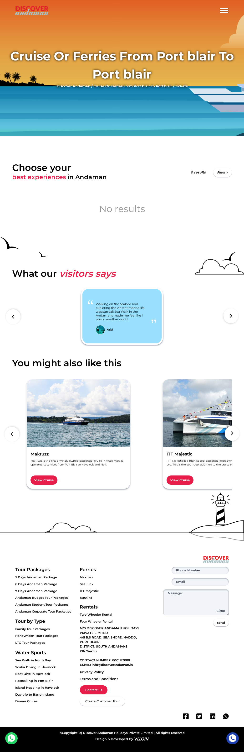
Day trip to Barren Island (34, 694)
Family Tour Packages (32, 629)
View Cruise (44, 480)
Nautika (86, 597)
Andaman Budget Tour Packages (41, 597)
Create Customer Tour (102, 701)
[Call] (232, 738)
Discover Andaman (73, 86)
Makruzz (86, 577)
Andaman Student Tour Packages (42, 604)
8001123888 (121, 660)
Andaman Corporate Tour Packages (43, 611)
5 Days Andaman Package (36, 577)
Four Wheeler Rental (96, 621)
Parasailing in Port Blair (34, 681)
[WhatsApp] (226, 716)
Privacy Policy (92, 672)
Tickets (181, 86)
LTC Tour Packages (30, 642)
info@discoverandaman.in (112, 665)
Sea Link (86, 584)
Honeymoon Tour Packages (36, 636)
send (221, 622)
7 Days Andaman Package (36, 591)
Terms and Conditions (99, 679)
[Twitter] (199, 716)
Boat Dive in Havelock (32, 674)
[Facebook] (186, 716)
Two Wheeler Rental (96, 614)
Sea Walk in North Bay (33, 660)
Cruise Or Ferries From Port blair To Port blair (132, 86)
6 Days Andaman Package (36, 584)
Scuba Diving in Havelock (35, 667)
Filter (221, 172)
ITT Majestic (89, 591)
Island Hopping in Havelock (37, 687)
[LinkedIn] (212, 716)
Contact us (93, 690)
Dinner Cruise (26, 701)
